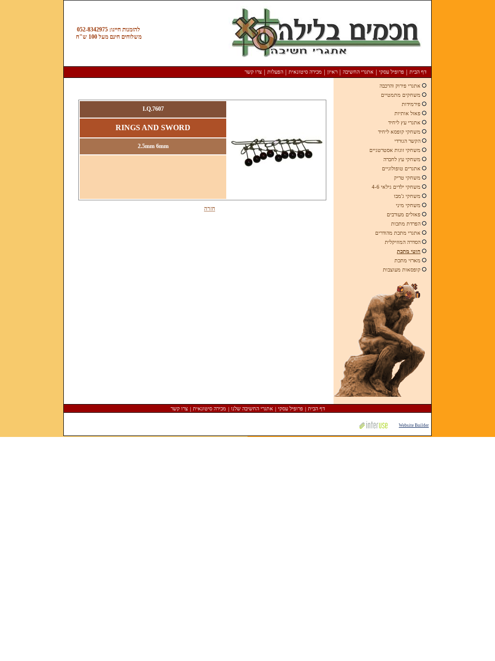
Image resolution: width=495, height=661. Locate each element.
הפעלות (275, 72)
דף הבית (417, 72)
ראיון (332, 72)
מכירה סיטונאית (305, 72)
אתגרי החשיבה (358, 72)
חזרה (209, 208)
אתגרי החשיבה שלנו (252, 408)
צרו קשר (253, 72)
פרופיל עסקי (391, 72)
